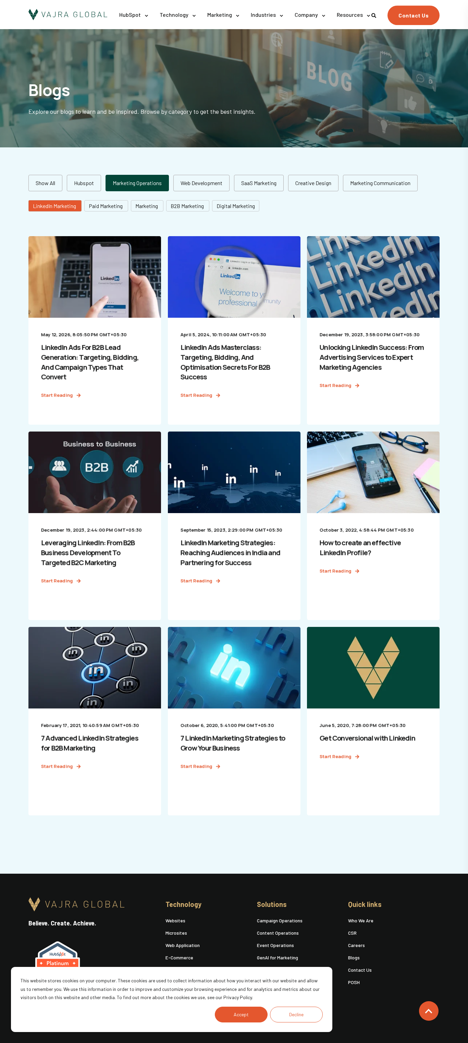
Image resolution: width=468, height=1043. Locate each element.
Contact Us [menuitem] (360, 970)
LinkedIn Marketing (55, 206)
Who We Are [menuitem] (360, 920)
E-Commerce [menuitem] (179, 957)
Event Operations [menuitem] (275, 945)
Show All (45, 183)
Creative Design (313, 183)
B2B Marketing (188, 206)
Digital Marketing (236, 206)
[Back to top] (429, 1011)
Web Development (201, 183)
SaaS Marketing (258, 183)
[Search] (374, 14)
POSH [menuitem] (354, 982)
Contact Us (413, 15)
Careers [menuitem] (356, 945)
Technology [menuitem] (183, 904)
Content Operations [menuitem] (278, 933)
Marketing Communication (380, 183)
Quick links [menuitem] (365, 904)
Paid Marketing (106, 206)
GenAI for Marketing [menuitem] (277, 957)
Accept (241, 1014)
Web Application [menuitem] (182, 945)
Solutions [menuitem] (272, 904)
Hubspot (84, 183)
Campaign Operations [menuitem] (280, 920)
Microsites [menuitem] (176, 933)
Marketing (147, 206)
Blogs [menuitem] (354, 957)
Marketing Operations (137, 183)
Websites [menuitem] (175, 920)
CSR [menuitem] (352, 933)
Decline (296, 1014)
